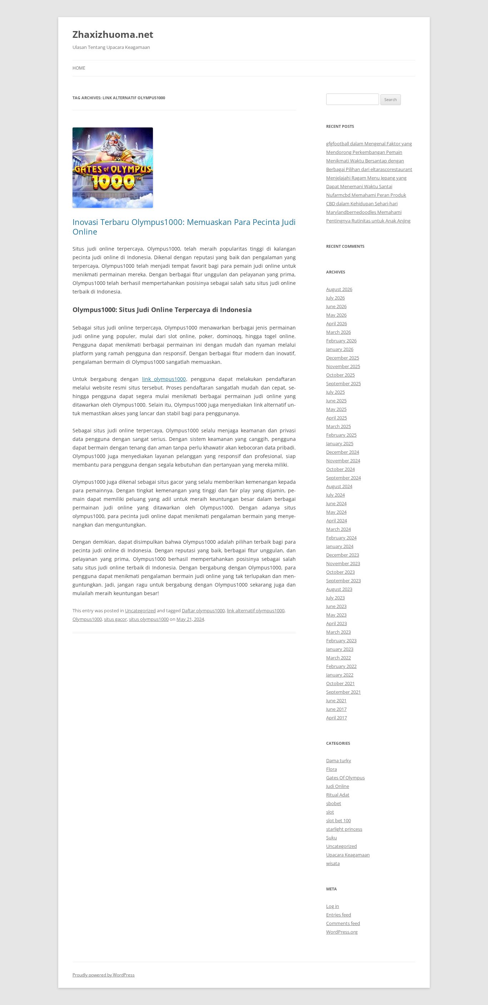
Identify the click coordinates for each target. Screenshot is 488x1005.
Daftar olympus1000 (203, 610)
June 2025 (336, 400)
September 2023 (343, 580)
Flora (331, 769)
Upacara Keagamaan (348, 854)
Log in (332, 906)
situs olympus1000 (149, 619)
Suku (331, 837)
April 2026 (336, 323)
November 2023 (343, 563)
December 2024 (342, 452)
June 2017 (336, 709)
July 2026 (335, 298)
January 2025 (339, 443)
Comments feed (343, 923)
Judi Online (337, 786)
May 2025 (336, 409)
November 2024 (343, 460)
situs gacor (115, 619)
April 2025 (336, 417)
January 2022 (339, 675)
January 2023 (339, 649)
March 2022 (338, 657)
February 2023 (341, 640)
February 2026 (341, 340)
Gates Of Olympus (345, 777)
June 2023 (336, 606)
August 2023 (339, 589)
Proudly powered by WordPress (104, 975)
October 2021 (340, 683)
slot (330, 812)
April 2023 (336, 623)
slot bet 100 (338, 820)
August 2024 (339, 486)
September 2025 (343, 383)
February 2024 (341, 537)
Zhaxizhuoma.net (113, 34)
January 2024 (339, 546)
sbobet (333, 803)
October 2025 (340, 375)
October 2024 (340, 469)
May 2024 (336, 512)
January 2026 (339, 349)
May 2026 (336, 315)
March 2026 (338, 332)
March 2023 (338, 632)
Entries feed (338, 914)
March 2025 (338, 426)
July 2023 (335, 597)
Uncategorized (140, 610)
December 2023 (342, 555)
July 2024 (335, 495)
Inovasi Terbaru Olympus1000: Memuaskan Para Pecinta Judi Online (184, 226)
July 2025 (335, 392)
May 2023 (336, 615)
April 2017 (336, 717)
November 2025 (343, 366)
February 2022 (341, 666)
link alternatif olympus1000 (255, 610)
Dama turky (338, 760)
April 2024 (336, 520)
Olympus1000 (87, 619)
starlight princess (344, 829)
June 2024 (336, 503)
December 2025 (342, 358)
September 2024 (343, 477)
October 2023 (340, 572)
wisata (333, 863)
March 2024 (338, 529)
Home (79, 68)
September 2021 (343, 692)
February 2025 (341, 435)
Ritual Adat (337, 795)
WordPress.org (342, 932)
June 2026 (336, 306)
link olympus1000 (164, 379)
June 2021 (336, 700)
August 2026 (339, 289)
